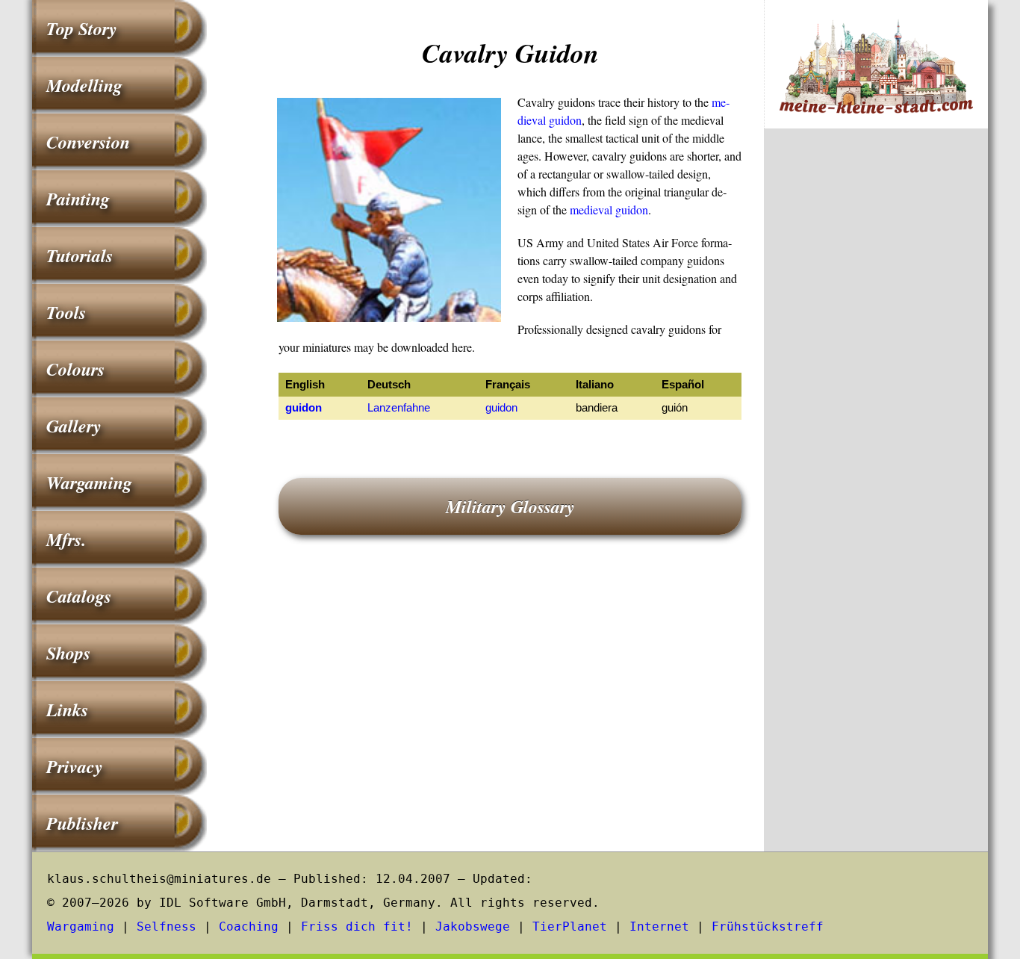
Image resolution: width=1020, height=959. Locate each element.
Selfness (166, 926)
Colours (75, 369)
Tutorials (79, 255)
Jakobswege (472, 926)
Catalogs (78, 596)
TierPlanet (569, 926)
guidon (303, 407)
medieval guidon (609, 209)
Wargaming (89, 482)
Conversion (88, 142)
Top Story (81, 28)
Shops (68, 652)
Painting (78, 198)
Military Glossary (510, 506)
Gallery (74, 425)
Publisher (82, 823)
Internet (659, 926)
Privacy (74, 766)
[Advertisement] (876, 387)
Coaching (249, 926)
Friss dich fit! (357, 926)
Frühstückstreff (768, 926)
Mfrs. (66, 539)
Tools (66, 312)
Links (67, 709)
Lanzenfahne (398, 407)
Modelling (84, 85)
